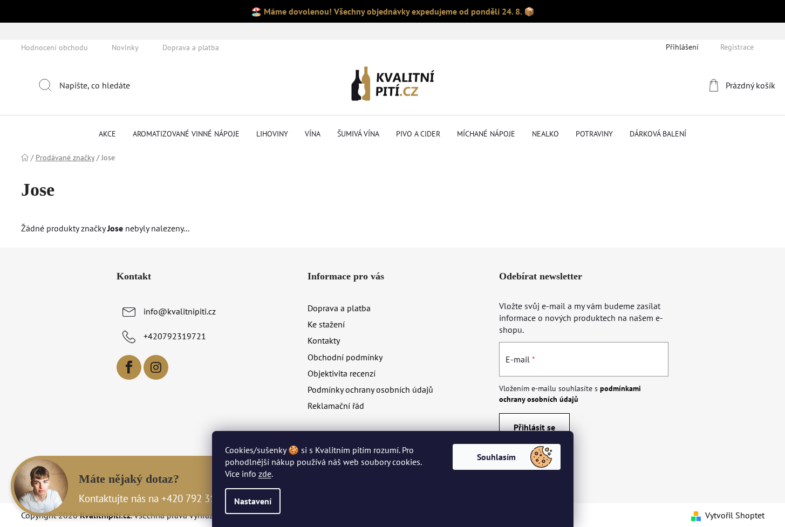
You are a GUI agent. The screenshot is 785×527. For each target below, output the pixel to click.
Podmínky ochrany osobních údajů (370, 389)
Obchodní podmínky (345, 357)
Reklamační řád (336, 405)
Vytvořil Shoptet (734, 515)
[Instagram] (156, 367)
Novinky (125, 47)
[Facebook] (129, 367)
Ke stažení (326, 324)
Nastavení (252, 501)
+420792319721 (175, 336)
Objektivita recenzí (342, 373)
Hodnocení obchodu (54, 47)
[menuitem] (107, 133)
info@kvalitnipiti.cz (180, 311)
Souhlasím (496, 456)
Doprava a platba (190, 47)
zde (264, 473)
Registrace (737, 47)
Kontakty (324, 340)
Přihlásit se (534, 427)
